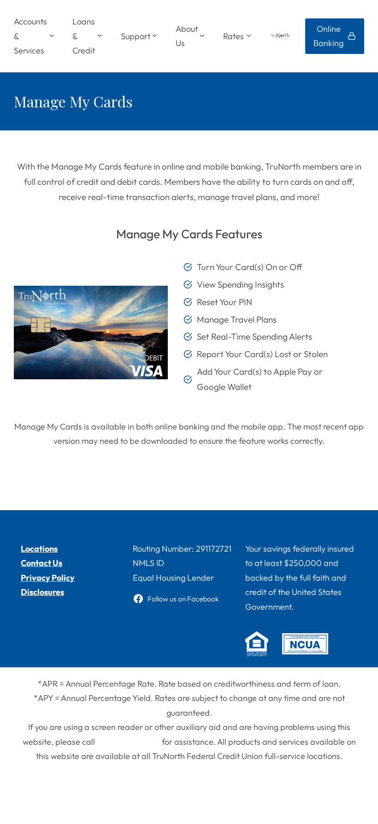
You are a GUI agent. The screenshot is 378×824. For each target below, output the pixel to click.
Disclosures (42, 592)
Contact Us (41, 563)
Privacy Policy (48, 577)
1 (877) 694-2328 (128, 741)
